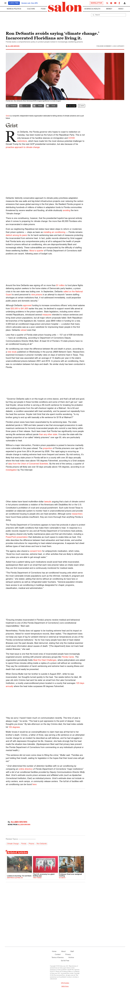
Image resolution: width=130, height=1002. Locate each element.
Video (120, 9)
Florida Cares (68, 657)
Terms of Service (58, 957)
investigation (11, 470)
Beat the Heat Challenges (44, 660)
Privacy (68, 954)
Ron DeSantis (41, 844)
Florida (23, 844)
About (63, 951)
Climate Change (13, 844)
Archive (71, 957)
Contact (57, 954)
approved (27, 306)
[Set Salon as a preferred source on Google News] (71, 105)
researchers (77, 514)
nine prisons (36, 295)
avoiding (66, 211)
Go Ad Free (65, 961)
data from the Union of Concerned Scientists (28, 464)
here (34, 785)
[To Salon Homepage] (65, 7)
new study (12, 352)
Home (54, 951)
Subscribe (14, 3)
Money (109, 9)
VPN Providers (65, 983)
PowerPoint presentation (17, 537)
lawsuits (47, 502)
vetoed (24, 330)
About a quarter (36, 251)
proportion (47, 448)
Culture (31, 9)
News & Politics (14, 9)
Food (43, 9)
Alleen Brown (13, 46)
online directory (25, 769)
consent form (36, 551)
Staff (72, 951)
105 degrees (14, 727)
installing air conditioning (54, 232)
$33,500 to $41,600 (19, 309)
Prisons (31, 844)
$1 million (60, 286)
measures (46, 315)
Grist (7, 116)
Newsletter (96, 3)
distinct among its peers (16, 235)
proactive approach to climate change (23, 147)
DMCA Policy (65, 986)
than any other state (48, 435)
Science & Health (92, 9)
